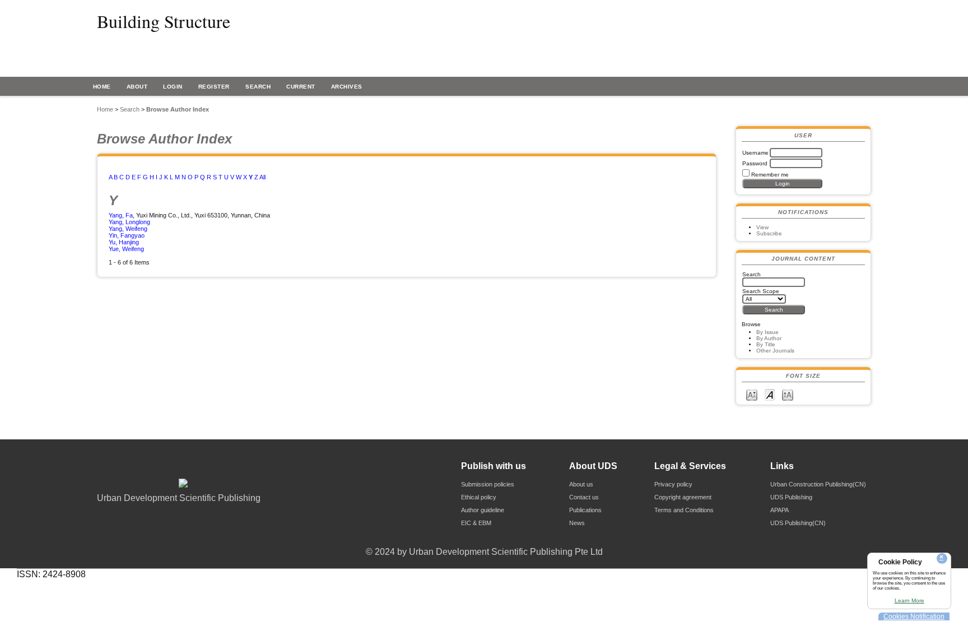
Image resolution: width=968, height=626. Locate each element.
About (137, 87)
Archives (346, 87)
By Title (765, 344)
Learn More (909, 600)
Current (300, 87)
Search (258, 87)
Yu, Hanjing (124, 242)
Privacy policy (673, 484)
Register (214, 87)
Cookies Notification (913, 616)
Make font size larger (787, 394)
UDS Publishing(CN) (798, 523)
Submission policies (487, 484)
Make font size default (769, 394)
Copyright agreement (682, 497)
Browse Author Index (177, 109)
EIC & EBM (476, 523)
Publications (585, 510)
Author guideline (482, 510)
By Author (768, 338)
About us (581, 484)
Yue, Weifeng (126, 248)
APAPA (779, 510)
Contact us (584, 497)
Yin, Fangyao (127, 235)
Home (102, 87)
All (262, 177)
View (762, 227)
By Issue (767, 332)
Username (755, 153)
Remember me (770, 174)
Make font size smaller (751, 394)
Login (173, 87)
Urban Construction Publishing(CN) (818, 484)
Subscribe (769, 233)
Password (754, 163)
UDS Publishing (791, 497)
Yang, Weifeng (128, 228)
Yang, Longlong (129, 222)
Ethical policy (478, 497)
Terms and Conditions (684, 510)
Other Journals (775, 350)
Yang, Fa (121, 215)
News (577, 523)
